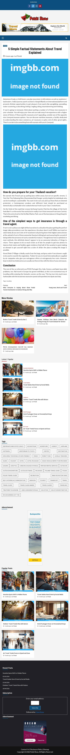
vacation (44, 490)
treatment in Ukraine (10, 490)
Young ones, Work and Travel (58, 286)
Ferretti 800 (46, 456)
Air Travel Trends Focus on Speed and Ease (36, 429)
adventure (44, 446)
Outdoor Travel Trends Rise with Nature (35, 399)
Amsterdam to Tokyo (27, 451)
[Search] (66, 38)
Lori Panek (18, 56)
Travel (5, 46)
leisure (5, 466)
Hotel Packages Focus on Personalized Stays (37, 414)
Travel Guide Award (27, 485)
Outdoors (25, 397)
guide (5, 461)
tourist (43, 480)
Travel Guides (26, 382)
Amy (46, 324)
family (36, 456)
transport (54, 480)
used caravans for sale (30, 490)
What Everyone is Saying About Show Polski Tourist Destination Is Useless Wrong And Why (19, 287)
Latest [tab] (4, 359)
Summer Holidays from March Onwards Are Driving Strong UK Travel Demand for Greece (52, 320)
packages (38, 470)
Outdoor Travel (27, 470)
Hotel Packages (27, 412)
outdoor (63, 466)
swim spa (32, 480)
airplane (64, 446)
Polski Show (40, 712)
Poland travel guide (52, 470)
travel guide (7, 485)
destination (62, 451)
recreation (34, 475)
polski (64, 470)
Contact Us (25, 749)
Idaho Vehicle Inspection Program (54, 461)
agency (54, 446)
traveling (8, 281)
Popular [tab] (10, 359)
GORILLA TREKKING (61, 456)
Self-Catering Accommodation (14, 480)
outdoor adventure (10, 470)
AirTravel (6, 451)
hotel (22, 461)
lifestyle (14, 466)
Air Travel (25, 426)
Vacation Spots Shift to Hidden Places (35, 370)
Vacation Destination (28, 368)
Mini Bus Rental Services (49, 466)
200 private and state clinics (13, 446)
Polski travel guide (10, 475)
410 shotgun (31, 446)
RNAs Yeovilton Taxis (59, 475)
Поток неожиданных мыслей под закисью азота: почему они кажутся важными (18, 348)
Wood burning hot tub (11, 495)
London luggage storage (29, 466)
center (46, 451)
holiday (13, 461)
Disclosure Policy (36, 749)
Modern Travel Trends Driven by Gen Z (15, 319)
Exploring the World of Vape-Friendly (16, 456)
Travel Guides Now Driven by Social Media (36, 385)
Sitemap (46, 749)
